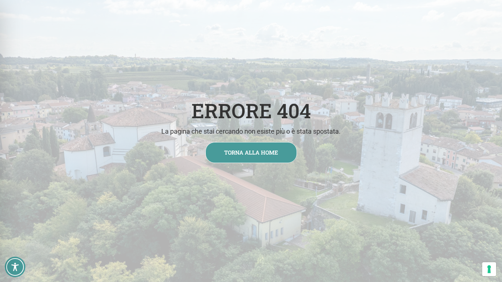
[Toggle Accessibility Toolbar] (15, 266)
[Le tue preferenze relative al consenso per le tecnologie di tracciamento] (489, 269)
